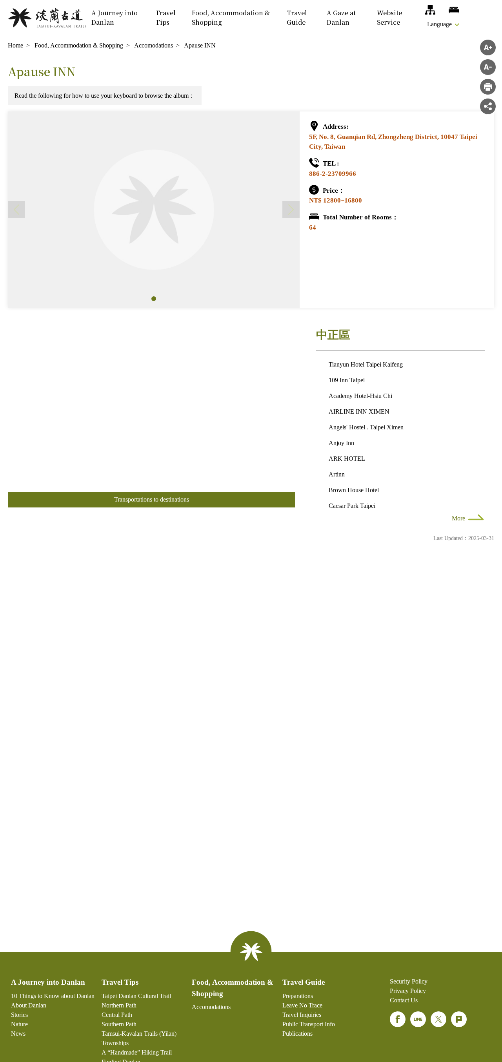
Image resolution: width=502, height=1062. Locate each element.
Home (15, 45)
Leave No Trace (302, 1005)
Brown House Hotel (354, 490)
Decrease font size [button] (488, 67)
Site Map (430, 10)
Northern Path (119, 1005)
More (458, 518)
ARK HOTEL (347, 458)
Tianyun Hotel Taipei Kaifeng (366, 364)
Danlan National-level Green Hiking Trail (47, 18)
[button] (153, 298)
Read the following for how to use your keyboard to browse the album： (105, 95)
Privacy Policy (408, 990)
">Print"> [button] (488, 86)
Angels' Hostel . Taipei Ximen (366, 427)
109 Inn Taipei (347, 380)
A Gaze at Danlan (341, 17)
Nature (19, 1024)
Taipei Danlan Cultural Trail (136, 996)
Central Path (117, 1014)
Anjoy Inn (341, 443)
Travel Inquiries (301, 1014)
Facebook (398, 1019)
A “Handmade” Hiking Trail (137, 1052)
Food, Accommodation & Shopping (231, 17)
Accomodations (454, 10)
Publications (297, 1033)
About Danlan (28, 1005)
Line (418, 1019)
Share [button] (488, 106)
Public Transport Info (308, 1024)
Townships (115, 1043)
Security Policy (408, 981)
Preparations (297, 996)
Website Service (389, 17)
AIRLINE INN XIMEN (359, 411)
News (18, 1033)
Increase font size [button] (488, 47)
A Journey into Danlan (114, 17)
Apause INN (200, 45)
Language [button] (439, 24)
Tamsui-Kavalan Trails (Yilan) (139, 1033)
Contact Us (404, 1000)
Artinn (337, 474)
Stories (19, 1014)
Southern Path (119, 1024)
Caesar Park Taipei (352, 505)
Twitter (438, 1019)
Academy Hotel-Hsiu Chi (360, 395)
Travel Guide (297, 17)
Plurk (459, 1019)
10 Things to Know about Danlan (53, 996)
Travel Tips (165, 17)
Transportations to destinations (151, 499)
